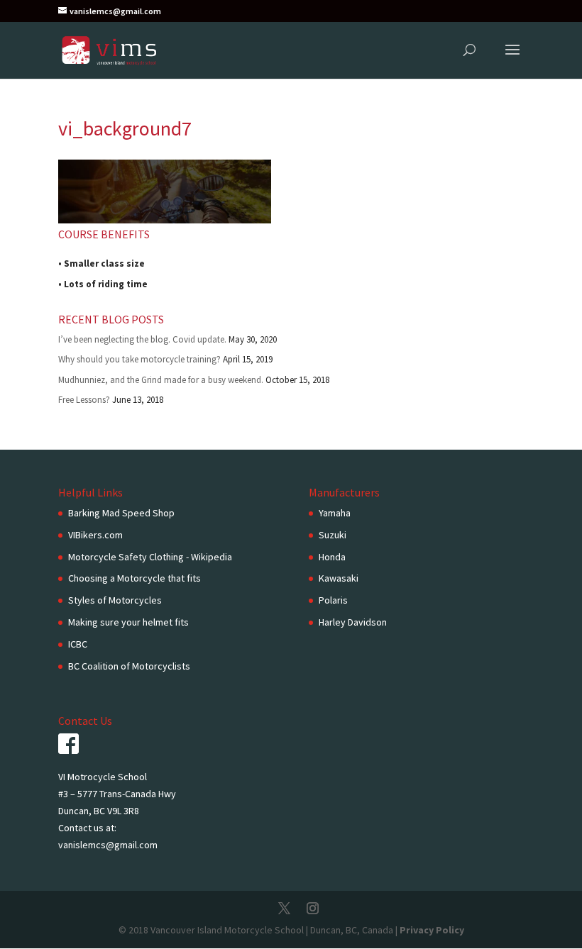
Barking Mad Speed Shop (121, 512)
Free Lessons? (84, 400)
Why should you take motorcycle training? (139, 359)
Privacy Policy (432, 929)
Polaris (333, 600)
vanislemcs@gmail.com (108, 844)
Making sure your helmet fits (128, 622)
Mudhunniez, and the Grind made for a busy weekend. (160, 380)
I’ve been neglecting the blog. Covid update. (142, 339)
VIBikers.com (95, 534)
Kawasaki (338, 578)
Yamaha (335, 512)
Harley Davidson (353, 622)
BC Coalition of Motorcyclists (129, 666)
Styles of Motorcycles (115, 600)
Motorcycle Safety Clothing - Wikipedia (150, 556)
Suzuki (332, 534)
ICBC (77, 644)
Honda (332, 556)
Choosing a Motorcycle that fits (134, 578)
